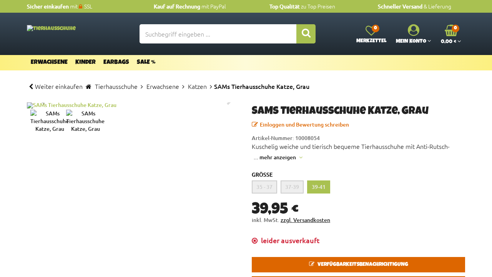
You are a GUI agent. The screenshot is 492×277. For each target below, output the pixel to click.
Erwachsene (49, 63)
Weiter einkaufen (59, 86)
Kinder (85, 63)
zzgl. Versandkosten (305, 220)
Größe (262, 174)
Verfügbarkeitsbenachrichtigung (362, 264)
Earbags (116, 63)
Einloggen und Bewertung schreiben (304, 124)
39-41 (319, 186)
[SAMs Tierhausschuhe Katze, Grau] (133, 105)
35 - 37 (264, 186)
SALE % (146, 63)
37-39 (292, 186)
